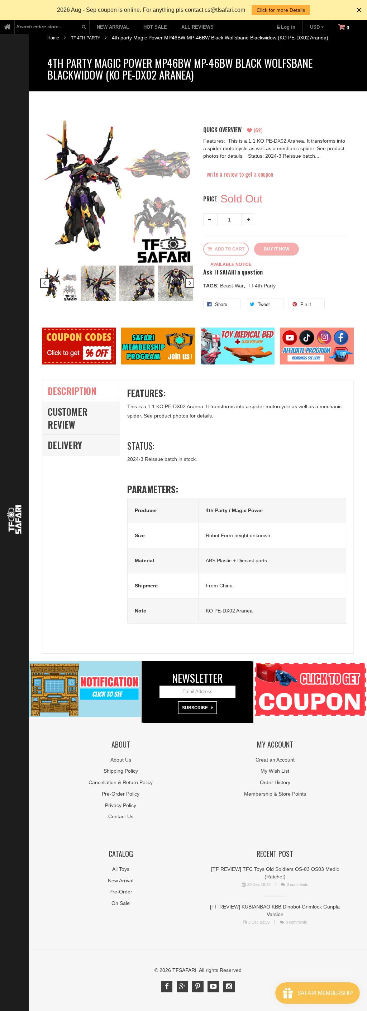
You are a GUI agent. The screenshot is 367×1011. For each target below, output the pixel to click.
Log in (288, 27)
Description (72, 390)
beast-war (232, 285)
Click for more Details (281, 10)
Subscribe (195, 707)
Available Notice (231, 264)
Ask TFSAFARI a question (233, 272)
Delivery (65, 445)
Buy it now (276, 249)
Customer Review (67, 418)
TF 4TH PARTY (85, 37)
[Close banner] (359, 10)
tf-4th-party (262, 285)
